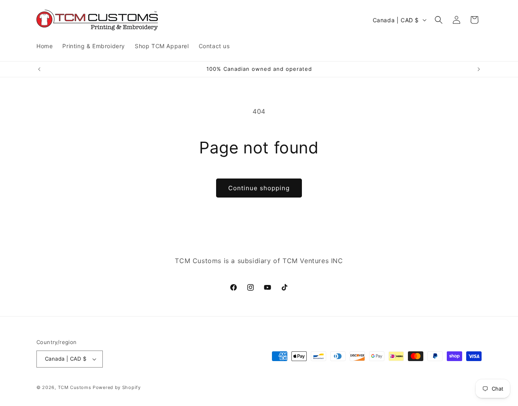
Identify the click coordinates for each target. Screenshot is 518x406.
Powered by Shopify (117, 387)
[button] (439, 20)
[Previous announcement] (39, 69)
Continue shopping (259, 188)
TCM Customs (74, 387)
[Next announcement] (479, 69)
